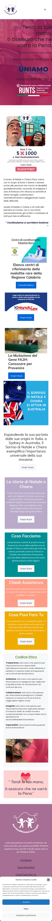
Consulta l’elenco (26, 285)
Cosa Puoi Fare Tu (26, 874)
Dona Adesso (45, 52)
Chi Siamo (26, 860)
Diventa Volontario (30, 52)
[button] (48, 880)
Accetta (26, 902)
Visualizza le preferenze (26, 915)
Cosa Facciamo (26, 867)
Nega (26, 909)
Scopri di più (26, 317)
